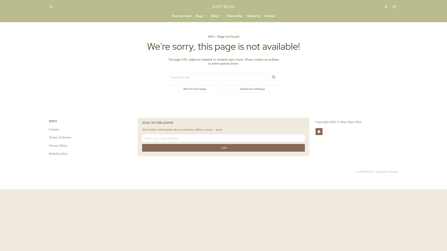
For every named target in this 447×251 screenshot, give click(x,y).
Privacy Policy (58, 145)
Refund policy (58, 153)
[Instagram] (319, 131)
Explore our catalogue (252, 89)
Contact (54, 129)
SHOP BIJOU (366, 171)
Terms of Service (60, 137)
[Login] (386, 6)
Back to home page (195, 89)
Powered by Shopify (387, 171)
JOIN (224, 148)
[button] (51, 6)
